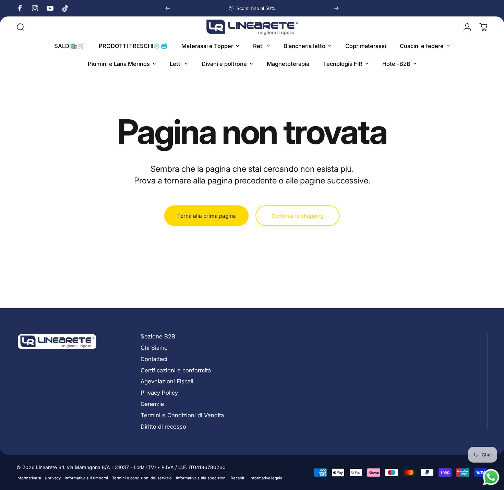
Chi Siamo (154, 347)
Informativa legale (266, 478)
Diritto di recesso (163, 426)
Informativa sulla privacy (38, 478)
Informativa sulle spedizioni (201, 478)
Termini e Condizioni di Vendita (182, 415)
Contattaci (154, 359)
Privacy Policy (159, 392)
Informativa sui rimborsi (86, 478)
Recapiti (238, 478)
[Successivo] (336, 8)
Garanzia (152, 404)
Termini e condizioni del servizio (142, 478)
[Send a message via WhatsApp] (491, 477)
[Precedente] (167, 8)
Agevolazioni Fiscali (167, 381)
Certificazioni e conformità (176, 370)
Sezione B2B (158, 336)
